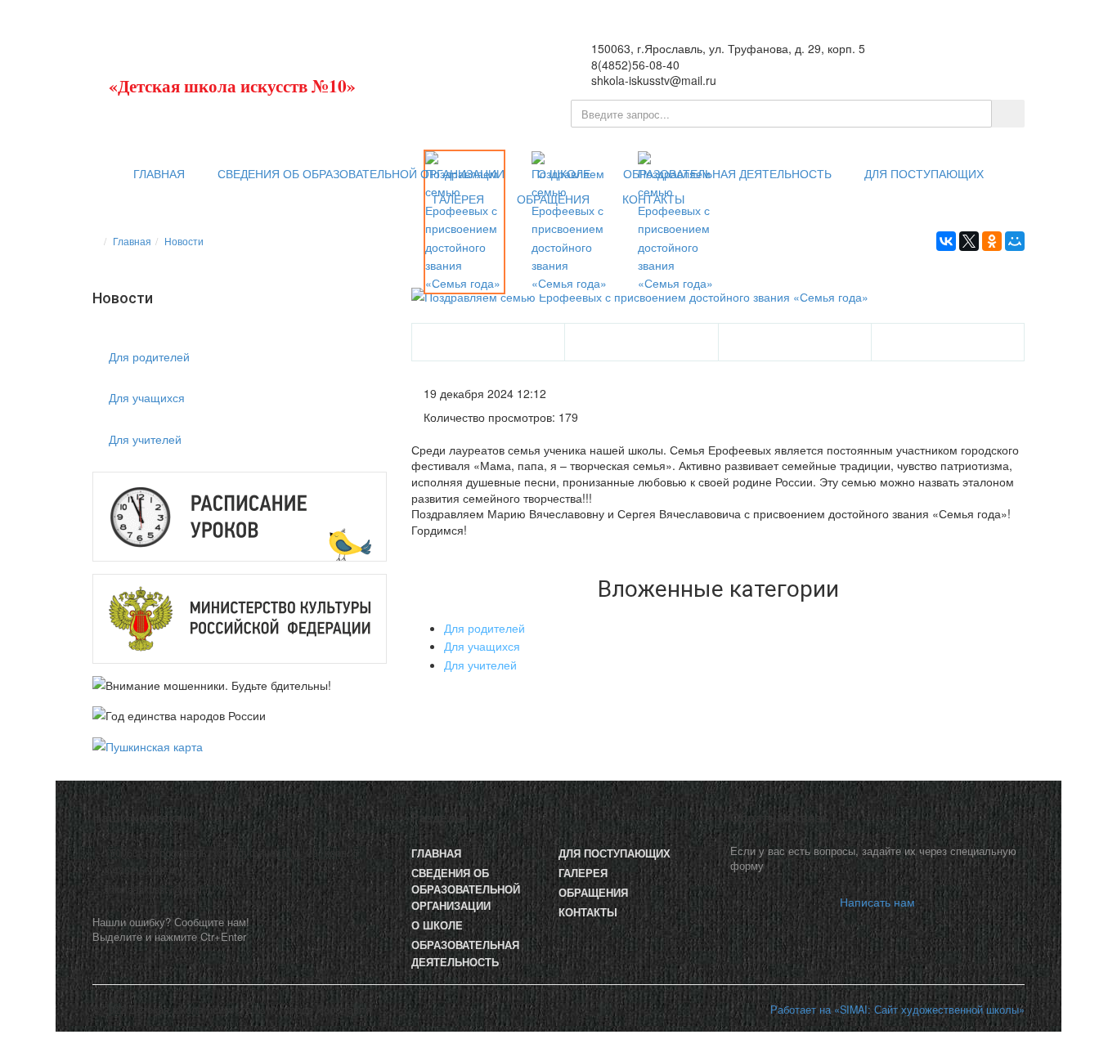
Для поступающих (614, 853)
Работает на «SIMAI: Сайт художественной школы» (897, 1009)
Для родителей (149, 356)
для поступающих (924, 174)
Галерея (458, 199)
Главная (159, 174)
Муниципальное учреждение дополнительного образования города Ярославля (268, 79)
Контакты (653, 199)
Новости (184, 241)
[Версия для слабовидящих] (939, 58)
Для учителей (145, 439)
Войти (991, 58)
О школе (563, 174)
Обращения (553, 199)
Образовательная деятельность (727, 174)
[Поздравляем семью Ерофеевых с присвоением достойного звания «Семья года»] (718, 297)
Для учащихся (147, 397)
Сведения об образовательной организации (465, 889)
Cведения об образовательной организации (361, 174)
